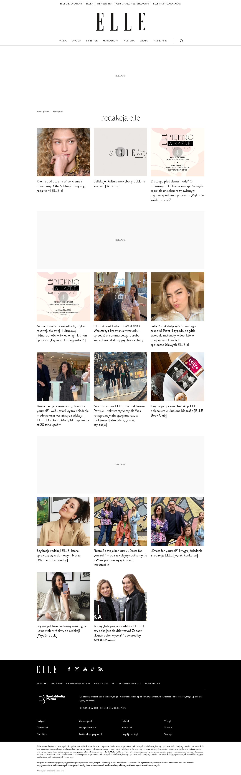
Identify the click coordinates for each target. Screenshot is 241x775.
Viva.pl (167, 721)
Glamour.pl (42, 727)
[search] (181, 40)
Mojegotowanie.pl (87, 727)
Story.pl (168, 734)
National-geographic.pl (90, 734)
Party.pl (41, 721)
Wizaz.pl (168, 727)
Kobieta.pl (127, 727)
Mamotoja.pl (85, 721)
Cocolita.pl (42, 734)
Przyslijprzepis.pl (130, 734)
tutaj (63, 771)
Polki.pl (125, 721)
